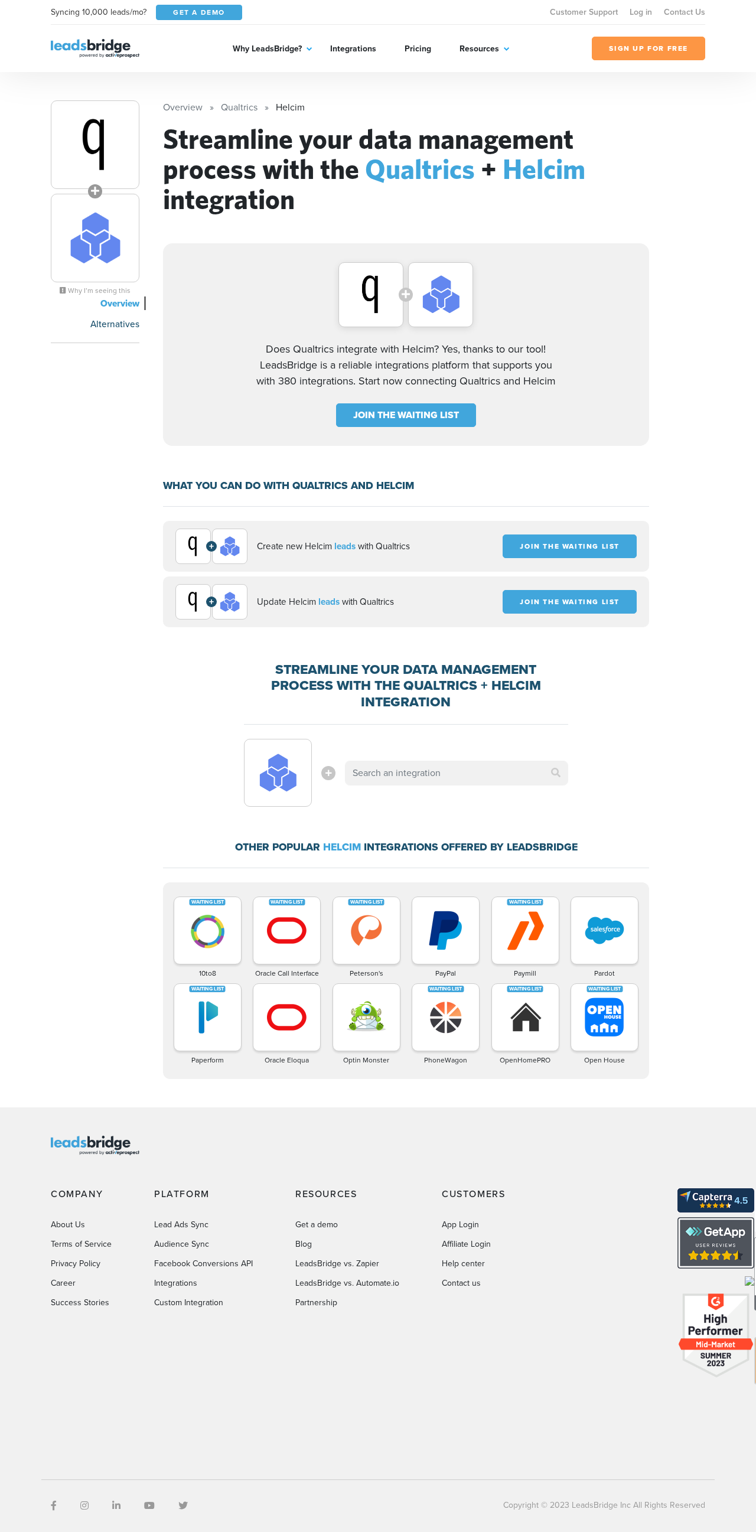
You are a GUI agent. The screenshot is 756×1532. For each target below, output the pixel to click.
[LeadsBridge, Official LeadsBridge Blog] (95, 47)
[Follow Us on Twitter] (183, 1506)
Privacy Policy (75, 1263)
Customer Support (584, 12)
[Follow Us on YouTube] (149, 1506)
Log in (641, 12)
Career (63, 1283)
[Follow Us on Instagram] (84, 1506)
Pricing (418, 49)
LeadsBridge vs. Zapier (337, 1263)
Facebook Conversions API (203, 1263)
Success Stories (80, 1302)
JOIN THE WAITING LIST (406, 415)
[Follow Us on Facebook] (54, 1506)
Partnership (316, 1302)
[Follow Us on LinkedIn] (116, 1506)
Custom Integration (188, 1302)
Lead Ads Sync (181, 1224)
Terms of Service (81, 1244)
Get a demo (316, 1224)
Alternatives (114, 324)
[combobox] (456, 773)
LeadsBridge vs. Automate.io (347, 1283)
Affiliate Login (466, 1244)
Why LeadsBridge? (267, 49)
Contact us (461, 1283)
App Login (460, 1224)
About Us (68, 1224)
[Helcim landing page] (95, 238)
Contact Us (684, 12)
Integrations (353, 49)
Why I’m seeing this (98, 290)
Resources (479, 49)
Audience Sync (181, 1244)
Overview (119, 303)
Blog (303, 1244)
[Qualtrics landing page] (95, 144)
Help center (463, 1263)
